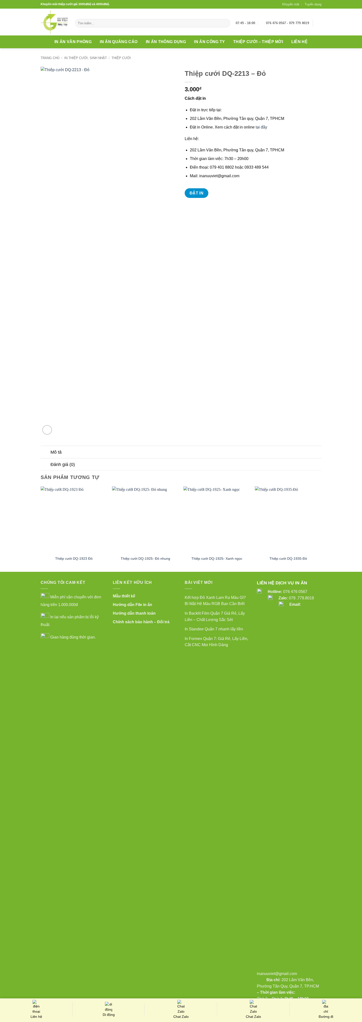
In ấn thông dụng (166, 42)
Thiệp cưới (121, 58)
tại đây (261, 127)
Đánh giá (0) (62, 464)
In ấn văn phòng (73, 42)
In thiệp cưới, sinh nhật (85, 58)
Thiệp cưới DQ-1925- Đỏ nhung (145, 558)
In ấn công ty (209, 42)
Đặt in (197, 193)
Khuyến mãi (290, 4)
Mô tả (56, 452)
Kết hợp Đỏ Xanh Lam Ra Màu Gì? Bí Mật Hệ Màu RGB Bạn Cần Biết (215, 600)
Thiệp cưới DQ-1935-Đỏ (288, 558)
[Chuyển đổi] (45, 452)
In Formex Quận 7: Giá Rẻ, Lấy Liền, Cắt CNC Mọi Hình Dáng (216, 642)
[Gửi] (225, 23)
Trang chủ (50, 58)
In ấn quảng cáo (118, 42)
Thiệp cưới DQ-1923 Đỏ (74, 558)
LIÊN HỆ (299, 42)
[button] (318, 23)
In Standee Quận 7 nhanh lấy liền (214, 629)
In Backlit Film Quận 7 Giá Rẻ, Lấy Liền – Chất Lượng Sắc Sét (215, 616)
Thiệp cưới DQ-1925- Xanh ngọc (216, 558)
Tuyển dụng (313, 4)
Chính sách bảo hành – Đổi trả (141, 622)
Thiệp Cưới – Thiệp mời (258, 42)
